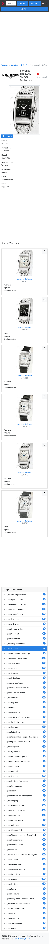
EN (45, 3)
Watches (34, 3)
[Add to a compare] (44, 251)
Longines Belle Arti (24, 280)
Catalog (21, 3)
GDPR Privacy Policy (22, 939)
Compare (8, 136)
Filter (25, 9)
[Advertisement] (24, 38)
